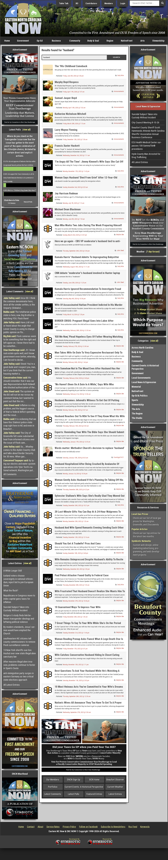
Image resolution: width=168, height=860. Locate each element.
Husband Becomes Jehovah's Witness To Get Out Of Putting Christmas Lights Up (87, 402)
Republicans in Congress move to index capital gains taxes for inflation (19, 598)
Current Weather (115, 786)
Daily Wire (120, 75)
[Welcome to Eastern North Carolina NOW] (23, 18)
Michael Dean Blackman (68, 209)
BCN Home (94, 779)
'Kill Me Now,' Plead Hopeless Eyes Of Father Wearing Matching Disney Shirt (89, 338)
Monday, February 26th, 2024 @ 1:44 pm (75, 362)
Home (7, 40)
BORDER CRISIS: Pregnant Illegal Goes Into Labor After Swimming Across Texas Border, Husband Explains (84, 322)
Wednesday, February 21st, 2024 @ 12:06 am (77, 394)
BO (77, 3)
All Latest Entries (11, 684)
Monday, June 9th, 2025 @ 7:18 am (74, 219)
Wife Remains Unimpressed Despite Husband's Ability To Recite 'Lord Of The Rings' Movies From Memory (89, 561)
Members (108, 3)
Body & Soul (93, 40)
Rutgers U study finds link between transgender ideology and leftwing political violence (18, 618)
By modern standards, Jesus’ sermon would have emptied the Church (19, 630)
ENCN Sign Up (73, 779)
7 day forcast (153, 251)
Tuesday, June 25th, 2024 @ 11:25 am (74, 283)
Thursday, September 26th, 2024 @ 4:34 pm (76, 251)
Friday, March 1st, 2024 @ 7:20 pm (73, 314)
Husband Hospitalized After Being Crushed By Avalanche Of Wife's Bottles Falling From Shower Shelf (87, 465)
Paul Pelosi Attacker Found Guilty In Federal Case (82, 575)
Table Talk (63, 3)
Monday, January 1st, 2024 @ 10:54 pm (75, 474)
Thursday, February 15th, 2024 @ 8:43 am (76, 426)
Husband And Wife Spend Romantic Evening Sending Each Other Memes (89, 529)
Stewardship (158, 40)
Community (74, 40)
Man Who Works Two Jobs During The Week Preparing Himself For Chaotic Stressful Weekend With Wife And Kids (88, 227)
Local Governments (141, 377)
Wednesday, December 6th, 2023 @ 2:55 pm (76, 569)
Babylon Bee (120, 235)
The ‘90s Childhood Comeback (71, 66)
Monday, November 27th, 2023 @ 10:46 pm (76, 601)
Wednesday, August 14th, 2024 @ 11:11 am (76, 267)
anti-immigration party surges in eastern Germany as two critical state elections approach (18, 676)
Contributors (91, 3)
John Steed (120, 250)
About (40, 826)
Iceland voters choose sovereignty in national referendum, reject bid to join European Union (18, 580)
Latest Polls (73, 794)
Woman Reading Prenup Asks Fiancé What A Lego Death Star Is (89, 639)
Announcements (119, 91)
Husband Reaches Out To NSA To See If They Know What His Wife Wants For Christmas (90, 418)
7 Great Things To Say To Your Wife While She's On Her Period (88, 623)
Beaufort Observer (115, 779)
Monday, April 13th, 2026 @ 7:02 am (74, 108)
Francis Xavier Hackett (67, 145)
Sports (135, 400)
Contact (31, 826)
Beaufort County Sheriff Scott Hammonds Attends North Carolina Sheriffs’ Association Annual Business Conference (148, 132)
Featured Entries (94, 794)
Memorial (136, 386)
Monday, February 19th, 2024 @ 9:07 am (75, 410)
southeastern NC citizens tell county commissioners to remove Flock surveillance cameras (19, 641)
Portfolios (52, 786)
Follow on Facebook (88, 826)
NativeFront (126, 40)
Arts (142, 40)
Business (56, 40)
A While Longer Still (12, 570)
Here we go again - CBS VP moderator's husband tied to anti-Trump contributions (87, 243)
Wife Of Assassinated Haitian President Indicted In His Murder (88, 304)
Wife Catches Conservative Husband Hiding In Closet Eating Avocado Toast (87, 656)
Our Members (52, 779)
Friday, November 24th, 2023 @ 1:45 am (75, 617)
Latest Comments (52, 794)
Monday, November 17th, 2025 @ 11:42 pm (76, 171)
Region (110, 40)
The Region (137, 413)
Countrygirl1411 (119, 457)
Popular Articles (140, 529)
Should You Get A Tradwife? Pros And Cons (78, 543)
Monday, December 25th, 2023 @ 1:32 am (75, 521)
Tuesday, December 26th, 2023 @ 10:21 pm (76, 505)
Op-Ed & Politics (140, 395)
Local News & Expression (144, 382)
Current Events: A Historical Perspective (84, 786)
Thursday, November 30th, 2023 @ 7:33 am (76, 585)
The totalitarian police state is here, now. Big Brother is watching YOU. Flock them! (19, 315)
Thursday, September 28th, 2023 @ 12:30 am (76, 696)
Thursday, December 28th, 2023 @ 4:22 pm (76, 489)
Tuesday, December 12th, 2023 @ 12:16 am (76, 537)
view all (26, 129)
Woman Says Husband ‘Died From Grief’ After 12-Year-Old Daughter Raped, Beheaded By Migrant (86, 179)
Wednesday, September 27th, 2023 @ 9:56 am (77, 712)
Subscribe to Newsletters (113, 826)
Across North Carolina (142, 347)
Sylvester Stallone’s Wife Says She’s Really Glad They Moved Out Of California (90, 497)
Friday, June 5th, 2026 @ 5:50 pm (73, 76)
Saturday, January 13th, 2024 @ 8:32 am (75, 458)
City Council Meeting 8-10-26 (145, 122)
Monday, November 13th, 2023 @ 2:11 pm (76, 665)
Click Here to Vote (11, 200)
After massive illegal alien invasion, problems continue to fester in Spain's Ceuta (19, 665)
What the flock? (10, 590)
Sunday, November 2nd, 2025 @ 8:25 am (75, 187)
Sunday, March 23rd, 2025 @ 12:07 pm (75, 235)
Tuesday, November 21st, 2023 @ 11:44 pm (76, 633)
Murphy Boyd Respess (67, 82)
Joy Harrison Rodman (66, 193)
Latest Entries (115, 794)
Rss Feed (132, 826)
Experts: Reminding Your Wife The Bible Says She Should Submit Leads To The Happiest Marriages (89, 434)
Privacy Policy (69, 826)
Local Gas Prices (140, 514)
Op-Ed (40, 40)
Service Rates (53, 826)
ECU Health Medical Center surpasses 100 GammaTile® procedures (146, 145)
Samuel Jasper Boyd (66, 98)
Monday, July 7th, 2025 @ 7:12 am (73, 203)
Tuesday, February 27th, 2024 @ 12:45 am (76, 346)
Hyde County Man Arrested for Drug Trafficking (146, 156)
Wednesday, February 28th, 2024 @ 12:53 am (77, 330)
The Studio (137, 418)
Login (122, 3)
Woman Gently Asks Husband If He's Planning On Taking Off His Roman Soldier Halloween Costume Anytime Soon (89, 481)
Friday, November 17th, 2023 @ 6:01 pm (75, 649)
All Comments (10, 474)
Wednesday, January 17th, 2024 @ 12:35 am (76, 442)
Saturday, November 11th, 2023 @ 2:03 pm (76, 680)
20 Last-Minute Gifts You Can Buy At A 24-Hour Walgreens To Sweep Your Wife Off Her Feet (88, 513)
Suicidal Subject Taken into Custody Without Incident (16, 609)
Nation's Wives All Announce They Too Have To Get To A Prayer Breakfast (88, 704)
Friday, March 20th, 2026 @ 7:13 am (74, 124)
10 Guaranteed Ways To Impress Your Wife (78, 607)
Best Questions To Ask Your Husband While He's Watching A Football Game (87, 672)
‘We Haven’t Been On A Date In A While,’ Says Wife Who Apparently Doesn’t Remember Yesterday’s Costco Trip (84, 386)
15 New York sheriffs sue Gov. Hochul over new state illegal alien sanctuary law (19, 653)
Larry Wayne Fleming (66, 129)
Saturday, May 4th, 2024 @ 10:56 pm (74, 299)
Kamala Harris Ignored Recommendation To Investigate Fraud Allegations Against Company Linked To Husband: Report (88, 290)
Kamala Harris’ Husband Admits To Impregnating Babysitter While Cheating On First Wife (87, 259)
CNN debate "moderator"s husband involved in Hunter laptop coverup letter (87, 274)
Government (23, 40)
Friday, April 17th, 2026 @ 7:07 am (73, 92)
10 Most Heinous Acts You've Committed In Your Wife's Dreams (89, 686)
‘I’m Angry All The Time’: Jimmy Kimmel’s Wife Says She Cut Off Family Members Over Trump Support (89, 163)
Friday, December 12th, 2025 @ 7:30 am (75, 139)
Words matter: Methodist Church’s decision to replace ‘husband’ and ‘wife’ (89, 449)
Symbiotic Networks (141, 541)
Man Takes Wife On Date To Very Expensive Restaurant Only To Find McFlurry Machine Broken (88, 354)
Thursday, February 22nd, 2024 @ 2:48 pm (76, 378)
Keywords (145, 826)
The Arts (136, 409)
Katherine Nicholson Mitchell (70, 113)
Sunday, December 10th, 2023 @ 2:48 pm (75, 553)
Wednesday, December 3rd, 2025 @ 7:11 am (76, 155)
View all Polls (28, 202)
